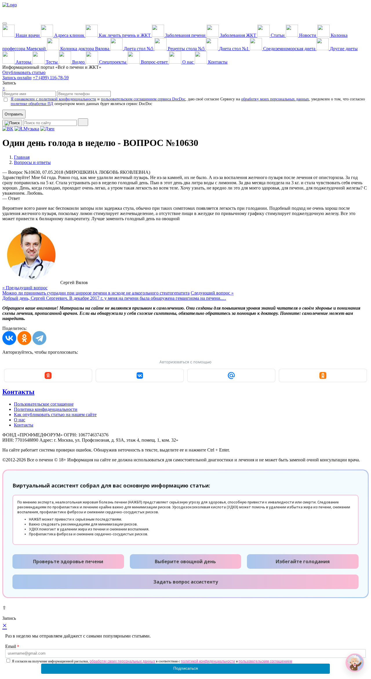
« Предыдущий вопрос (96, 290)
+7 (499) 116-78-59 (51, 77)
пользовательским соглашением (265, 661)
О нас (19, 419)
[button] (354, 662)
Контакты (18, 392)
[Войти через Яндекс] (48, 375)
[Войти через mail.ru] (231, 375)
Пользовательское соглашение (44, 404)
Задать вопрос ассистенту (185, 582)
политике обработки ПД (32, 104)
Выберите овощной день (185, 561)
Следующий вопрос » (118, 295)
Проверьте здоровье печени (68, 561)
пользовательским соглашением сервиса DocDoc (143, 99)
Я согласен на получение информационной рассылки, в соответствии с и (152, 661)
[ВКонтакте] (9, 338)
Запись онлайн (17, 77)
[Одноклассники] (24, 338)
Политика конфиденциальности (45, 409)
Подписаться (185, 668)
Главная (22, 157)
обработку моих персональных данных (275, 99)
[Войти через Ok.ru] (323, 375)
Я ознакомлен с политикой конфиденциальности (53, 99)
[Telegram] (39, 338)
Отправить (14, 114)
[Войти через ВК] (140, 375)
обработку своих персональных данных (122, 661)
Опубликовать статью (24, 72)
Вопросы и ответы (32, 162)
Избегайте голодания (303, 561)
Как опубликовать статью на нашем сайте (55, 414)
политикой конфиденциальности (208, 661)
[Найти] (83, 122)
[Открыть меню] (4, 23)
